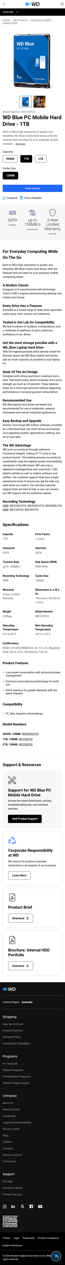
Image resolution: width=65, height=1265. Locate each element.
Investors (8, 1148)
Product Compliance (48, 1238)
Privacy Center (11, 1129)
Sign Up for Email (13, 1024)
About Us (8, 1103)
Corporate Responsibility (17, 1122)
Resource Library (12, 1187)
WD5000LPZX (30, 734)
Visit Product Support (25, 818)
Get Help (8, 1181)
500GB (10, 158)
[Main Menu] (4, 4)
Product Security (12, 1194)
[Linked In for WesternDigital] (13, 1207)
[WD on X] (22, 1206)
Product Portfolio (13, 1030)
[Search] (62, 3)
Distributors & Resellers (16, 1043)
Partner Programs (13, 1070)
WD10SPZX (26, 739)
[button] (26, 102)
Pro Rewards (10, 1063)
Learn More (19, 875)
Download (18, 918)
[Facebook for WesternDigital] (32, 1207)
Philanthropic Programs (16, 1076)
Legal (16, 1238)
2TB (40, 158)
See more (20, 144)
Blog (5, 1135)
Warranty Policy (12, 1037)
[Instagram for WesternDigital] (5, 1207)
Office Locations (12, 1155)
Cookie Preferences (12, 1245)
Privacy (6, 1238)
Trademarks (28, 1238)
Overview (8, 12)
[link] (10, 198)
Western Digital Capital (16, 1083)
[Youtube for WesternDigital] (40, 1207)
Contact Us (9, 1161)
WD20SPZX (26, 744)
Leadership (9, 1116)
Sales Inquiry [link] (32, 188)
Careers (7, 1141)
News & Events (11, 1109)
